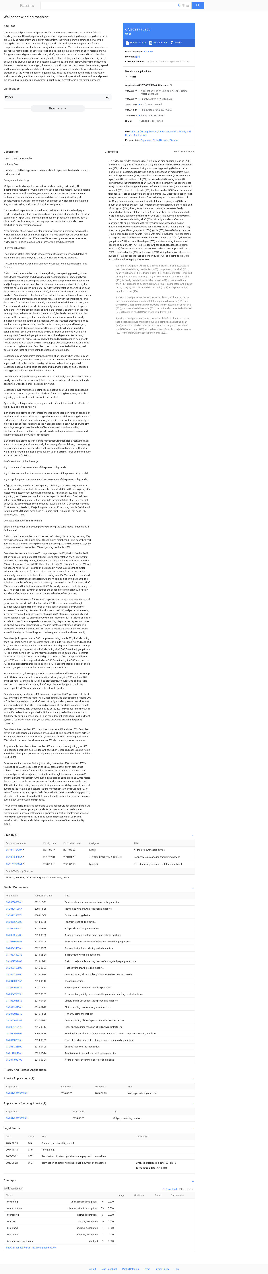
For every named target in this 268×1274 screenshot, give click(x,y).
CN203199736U (14, 1007)
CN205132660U (14, 1046)
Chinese (148, 51)
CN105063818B (14, 1020)
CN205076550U (14, 967)
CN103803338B (14, 941)
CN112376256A (14, 864)
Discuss (174, 140)
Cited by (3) (137, 131)
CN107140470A (14, 849)
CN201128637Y (14, 915)
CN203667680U (14, 922)
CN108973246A (14, 961)
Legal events (150, 131)
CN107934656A (14, 857)
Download (171, 1189)
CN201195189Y (14, 1033)
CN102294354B (14, 1000)
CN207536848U (14, 935)
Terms (147, 1269)
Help (176, 1269)
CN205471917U (14, 1027)
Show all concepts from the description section (31, 1247)
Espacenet (146, 140)
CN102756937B (14, 954)
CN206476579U (14, 994)
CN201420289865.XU (17, 1093)
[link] (12, 1201)
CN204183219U (14, 1059)
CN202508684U (14, 902)
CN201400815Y (14, 981)
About (92, 1269)
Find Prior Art (160, 42)
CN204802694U (14, 1013)
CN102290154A (14, 987)
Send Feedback (109, 1269)
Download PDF (138, 42)
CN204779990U (14, 974)
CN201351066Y (14, 908)
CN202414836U (14, 948)
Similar (178, 42)
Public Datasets (130, 1269)
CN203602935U (14, 1040)
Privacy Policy (162, 1269)
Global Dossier (160, 140)
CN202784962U (14, 928)
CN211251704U (14, 1053)
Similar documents (168, 131)
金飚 (137, 56)
